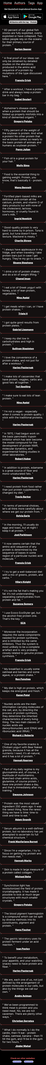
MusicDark (29, 1062)
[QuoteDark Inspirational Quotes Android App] (32, 16)
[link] (8, 3)
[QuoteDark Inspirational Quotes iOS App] (11, 16)
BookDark (17, 1062)
